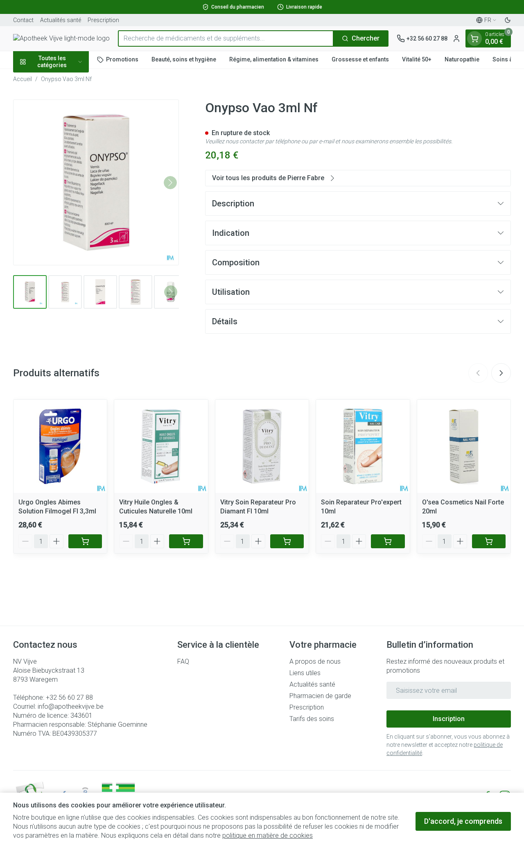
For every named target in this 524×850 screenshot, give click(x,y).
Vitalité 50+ (416, 59)
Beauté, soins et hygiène (183, 59)
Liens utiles (305, 673)
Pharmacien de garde (320, 696)
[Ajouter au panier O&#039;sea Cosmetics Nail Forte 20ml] (489, 541)
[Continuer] (170, 182)
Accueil (22, 79)
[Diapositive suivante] (501, 373)
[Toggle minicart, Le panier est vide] (474, 38)
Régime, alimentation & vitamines (273, 59)
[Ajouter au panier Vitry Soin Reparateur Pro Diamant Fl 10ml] (287, 541)
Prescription (103, 20)
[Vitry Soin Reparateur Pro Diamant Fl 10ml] (262, 446)
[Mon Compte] (456, 38)
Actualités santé (60, 20)
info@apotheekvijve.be (71, 706)
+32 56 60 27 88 (69, 697)
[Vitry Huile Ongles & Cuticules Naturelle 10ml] (161, 446)
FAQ (183, 661)
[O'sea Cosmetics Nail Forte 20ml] (463, 446)
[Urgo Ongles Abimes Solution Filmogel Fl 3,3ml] (60, 446)
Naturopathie (462, 59)
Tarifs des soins (311, 719)
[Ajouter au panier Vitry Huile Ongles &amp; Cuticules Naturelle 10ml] (186, 541)
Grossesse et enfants (360, 59)
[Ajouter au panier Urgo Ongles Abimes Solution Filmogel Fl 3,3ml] (85, 541)
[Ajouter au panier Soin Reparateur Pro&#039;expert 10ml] (387, 541)
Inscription (449, 719)
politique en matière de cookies (267, 835)
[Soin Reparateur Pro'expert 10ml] (362, 446)
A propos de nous (315, 661)
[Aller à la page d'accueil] (61, 38)
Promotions (122, 59)
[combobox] (226, 38)
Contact (23, 20)
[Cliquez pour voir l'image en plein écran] (96, 182)
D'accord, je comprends (463, 821)
